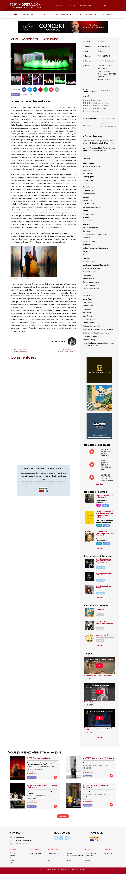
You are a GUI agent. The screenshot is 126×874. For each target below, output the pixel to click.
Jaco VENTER (102, 77)
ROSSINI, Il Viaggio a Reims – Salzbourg (95, 786)
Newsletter (59, 6)
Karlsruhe (101, 51)
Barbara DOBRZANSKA (105, 66)
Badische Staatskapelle (106, 61)
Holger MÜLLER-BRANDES (107, 74)
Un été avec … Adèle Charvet (104, 574)
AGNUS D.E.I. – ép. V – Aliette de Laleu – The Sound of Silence (107, 478)
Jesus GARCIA (103, 68)
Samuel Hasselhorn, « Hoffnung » (104, 496)
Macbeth (101, 41)
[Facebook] (56, 838)
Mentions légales (51, 869)
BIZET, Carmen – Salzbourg (38, 758)
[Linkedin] (67, 838)
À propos (71, 6)
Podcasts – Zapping (85, 14)
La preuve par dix (102, 635)
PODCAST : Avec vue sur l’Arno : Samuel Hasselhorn (107, 452)
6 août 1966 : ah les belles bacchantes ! (98, 676)
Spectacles (28, 14)
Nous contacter (85, 6)
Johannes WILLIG (104, 79)
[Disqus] (43, 386)
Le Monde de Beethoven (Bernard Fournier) (105, 533)
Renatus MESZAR (104, 71)
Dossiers (106, 14)
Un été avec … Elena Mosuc (103, 586)
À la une (42, 14)
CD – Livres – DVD (61, 14)
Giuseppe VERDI (104, 46)
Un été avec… (101, 609)
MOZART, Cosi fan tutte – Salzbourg (98, 758)
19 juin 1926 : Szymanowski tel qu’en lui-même (99, 728)
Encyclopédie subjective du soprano (104, 622)
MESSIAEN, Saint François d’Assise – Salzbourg (42, 786)
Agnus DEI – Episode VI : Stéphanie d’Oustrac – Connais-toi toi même (106, 465)
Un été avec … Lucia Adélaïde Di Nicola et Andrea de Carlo (104, 560)
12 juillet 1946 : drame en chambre (96, 702)
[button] (43, 14)
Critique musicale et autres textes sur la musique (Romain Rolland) (105, 514)
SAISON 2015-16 (104, 56)
